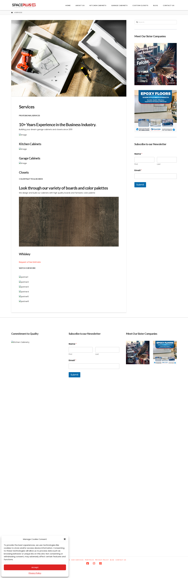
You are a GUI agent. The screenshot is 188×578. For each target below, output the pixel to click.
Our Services (77, 560)
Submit (140, 184)
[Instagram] (94, 563)
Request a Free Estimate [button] (30, 262)
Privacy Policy (35, 573)
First (136, 164)
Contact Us (121, 560)
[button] (64, 539)
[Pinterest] (100, 563)
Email (138, 170)
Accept (34, 567)
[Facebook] (87, 563)
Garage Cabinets (29, 158)
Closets (24, 172)
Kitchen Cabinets (30, 144)
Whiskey (24, 254)
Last (159, 164)
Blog (112, 560)
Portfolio (89, 560)
